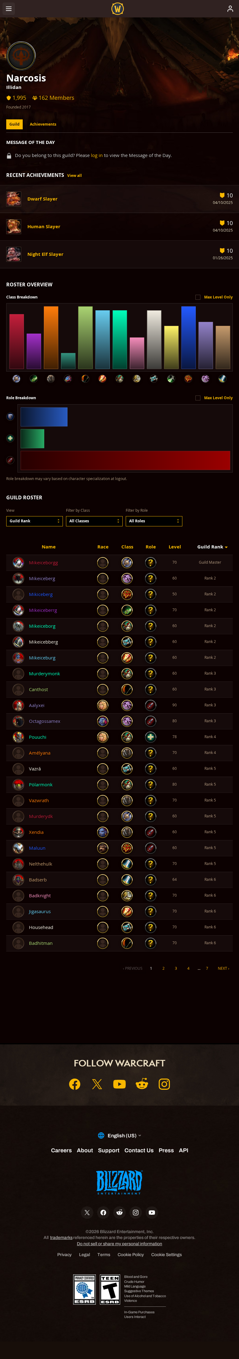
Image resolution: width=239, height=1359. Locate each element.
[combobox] (34, 521)
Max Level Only (218, 297)
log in (97, 155)
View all (74, 175)
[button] (34, 521)
